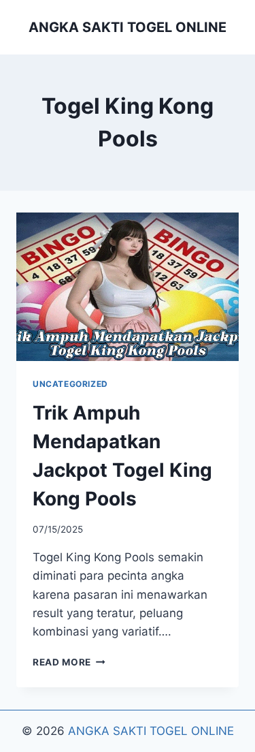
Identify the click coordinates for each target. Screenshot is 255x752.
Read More (69, 662)
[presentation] (127, 287)
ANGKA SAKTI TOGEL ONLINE (151, 731)
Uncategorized (70, 384)
